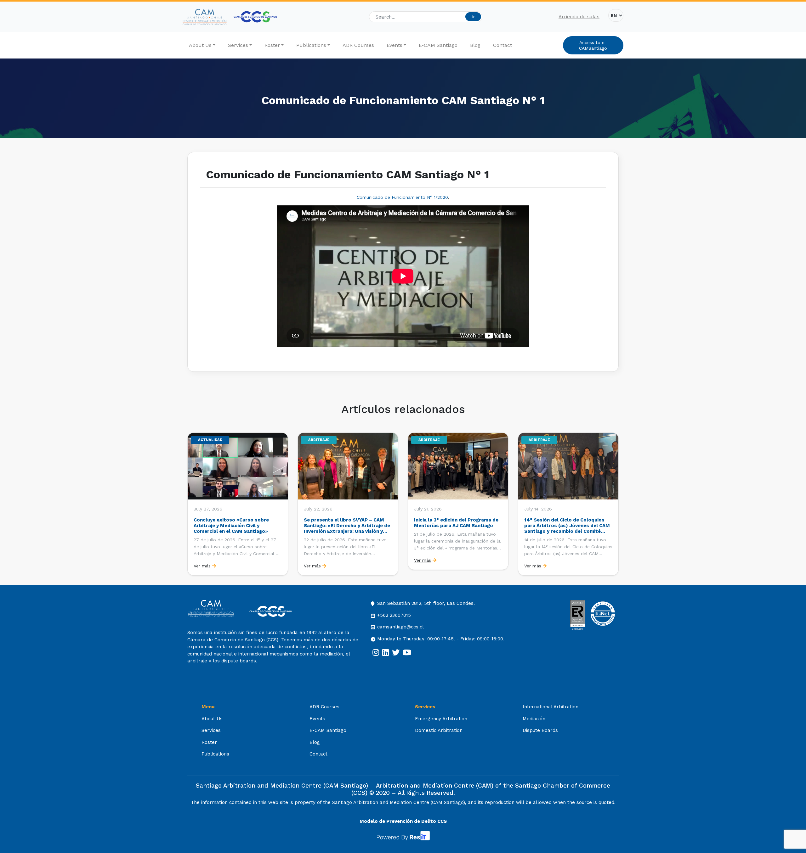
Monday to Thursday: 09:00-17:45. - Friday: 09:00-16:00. (440, 639)
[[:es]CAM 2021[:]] (206, 17)
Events (394, 45)
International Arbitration (550, 707)
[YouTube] (407, 653)
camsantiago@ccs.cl (400, 627)
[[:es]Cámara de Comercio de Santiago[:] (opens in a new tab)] (255, 16)
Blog (475, 45)
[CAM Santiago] (214, 611)
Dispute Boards (540, 730)
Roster (272, 45)
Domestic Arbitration (439, 730)
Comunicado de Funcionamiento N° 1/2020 (402, 197)
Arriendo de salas (579, 17)
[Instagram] (376, 653)
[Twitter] (395, 653)
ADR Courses (358, 45)
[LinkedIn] (385, 653)
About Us (200, 45)
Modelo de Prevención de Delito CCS (403, 821)
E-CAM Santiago (438, 45)
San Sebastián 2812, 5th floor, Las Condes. (426, 603)
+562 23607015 (394, 615)
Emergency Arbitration (441, 719)
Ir (473, 16)
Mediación (534, 719)
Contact (502, 45)
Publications (311, 45)
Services (238, 45)
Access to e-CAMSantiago (593, 45)
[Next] (613, 504)
